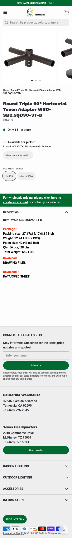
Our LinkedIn (36, 450)
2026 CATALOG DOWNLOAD (31, 3)
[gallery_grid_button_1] (36, 80)
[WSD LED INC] (36, 12)
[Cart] (65, 12)
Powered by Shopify (13, 533)
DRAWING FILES (14, 263)
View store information (18, 155)
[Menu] (7, 12)
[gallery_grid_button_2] (40, 80)
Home (6, 90)
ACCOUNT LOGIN (15, 519)
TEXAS (9, 176)
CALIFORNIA (26, 176)
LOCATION (13, 168)
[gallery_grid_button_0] (32, 80)
